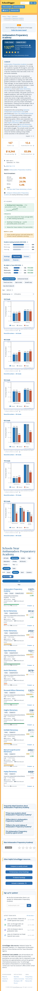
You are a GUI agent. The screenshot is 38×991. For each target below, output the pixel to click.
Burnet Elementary (25, 124)
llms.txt (16, 983)
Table (13, 568)
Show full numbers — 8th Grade (12, 535)
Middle (23, 558)
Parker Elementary (25, 89)
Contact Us (5, 979)
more (8, 187)
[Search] (31, 3)
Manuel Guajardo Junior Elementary (12, 751)
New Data (16, 976)
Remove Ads (28, 981)
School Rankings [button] (19, 7)
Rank (22, 572)
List (19, 581)
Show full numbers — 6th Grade (12, 455)
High (29, 558)
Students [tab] (6, 260)
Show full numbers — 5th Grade (12, 414)
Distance (15, 572)
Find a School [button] (7, 7)
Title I (15, 564)
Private (15, 561)
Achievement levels (23, 279)
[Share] (35, 3)
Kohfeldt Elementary (11, 730)
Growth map (28, 282)
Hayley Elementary (10, 771)
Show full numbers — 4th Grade (12, 374)
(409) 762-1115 (10, 166)
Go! (29, 905)
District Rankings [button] (19, 877)
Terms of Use (28, 979)
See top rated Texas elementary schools (19, 189)
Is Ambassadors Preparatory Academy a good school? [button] (16, 832)
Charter (6, 564)
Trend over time (8, 282)
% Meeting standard (9, 279)
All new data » (30, 915)
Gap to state (18, 282)
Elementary (15, 558)
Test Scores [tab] (16, 256)
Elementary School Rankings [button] (19, 872)
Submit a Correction (19, 979)
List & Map (7, 568)
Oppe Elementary (17, 121)
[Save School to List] (33, 606)
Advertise (4, 981)
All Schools (23, 561)
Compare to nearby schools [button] (19, 866)
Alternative (7, 561)
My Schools (7, 576)
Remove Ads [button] (15, 10)
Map (19, 584)
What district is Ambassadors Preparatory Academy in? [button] (16, 820)
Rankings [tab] (7, 256)
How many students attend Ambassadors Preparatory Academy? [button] (18, 814)
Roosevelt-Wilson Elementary (14, 690)
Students (29, 572)
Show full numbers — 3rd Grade (12, 333)
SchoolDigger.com (17, 987)
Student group (7, 294)
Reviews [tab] (26, 256)
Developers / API (18, 981)
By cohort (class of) (9, 286)
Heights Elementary (13, 123)
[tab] (19, 814)
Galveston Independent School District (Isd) (16, 111)
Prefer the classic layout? (19, 30)
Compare (29, 605)
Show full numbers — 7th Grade (12, 495)
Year (3, 290)
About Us (4, 976)
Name (8, 572)
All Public (6, 558)
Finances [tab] (15, 260)
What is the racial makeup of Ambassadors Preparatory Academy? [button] (18, 826)
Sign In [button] (6, 10)
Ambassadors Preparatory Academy (15, 64)
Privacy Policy (28, 976)
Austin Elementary (23, 126)
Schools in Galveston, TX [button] (19, 883)
